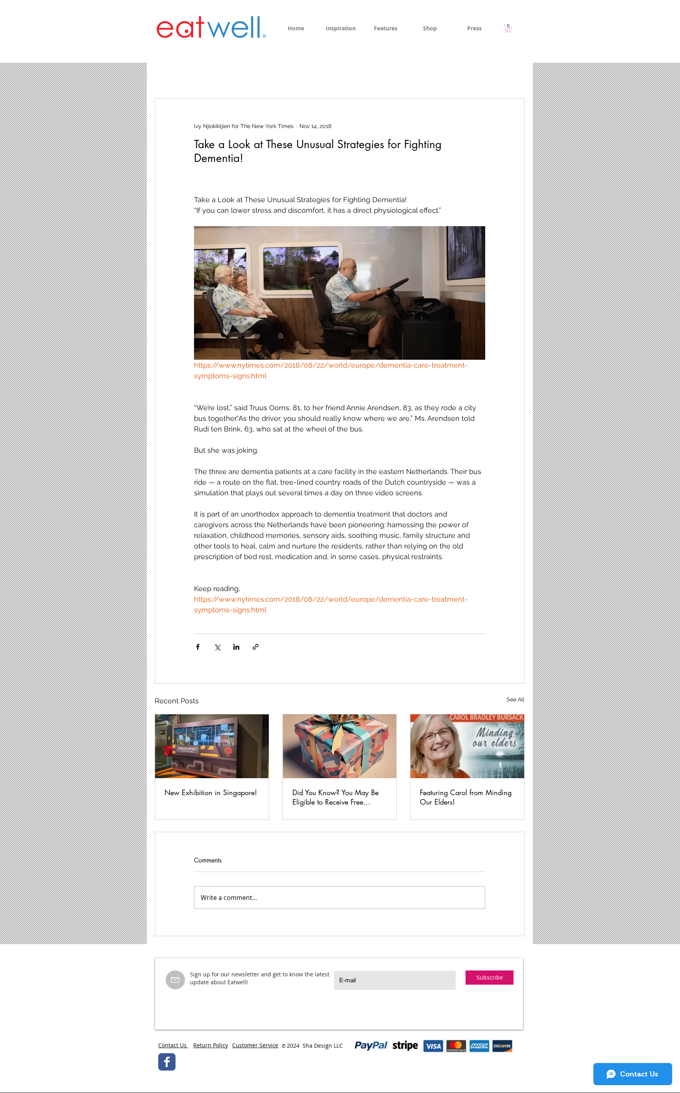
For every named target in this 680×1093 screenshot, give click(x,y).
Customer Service (255, 1045)
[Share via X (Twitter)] (217, 647)
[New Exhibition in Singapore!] (212, 746)
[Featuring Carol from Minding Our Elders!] (467, 746)
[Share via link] (255, 647)
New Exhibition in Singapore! (210, 792)
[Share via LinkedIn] (236, 647)
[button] (508, 28)
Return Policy (210, 1045)
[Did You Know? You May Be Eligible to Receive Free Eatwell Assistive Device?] (340, 746)
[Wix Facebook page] (167, 1062)
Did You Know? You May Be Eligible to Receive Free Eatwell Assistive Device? (335, 797)
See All (515, 699)
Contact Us (173, 1045)
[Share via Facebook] (197, 647)
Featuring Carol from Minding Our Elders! (466, 797)
